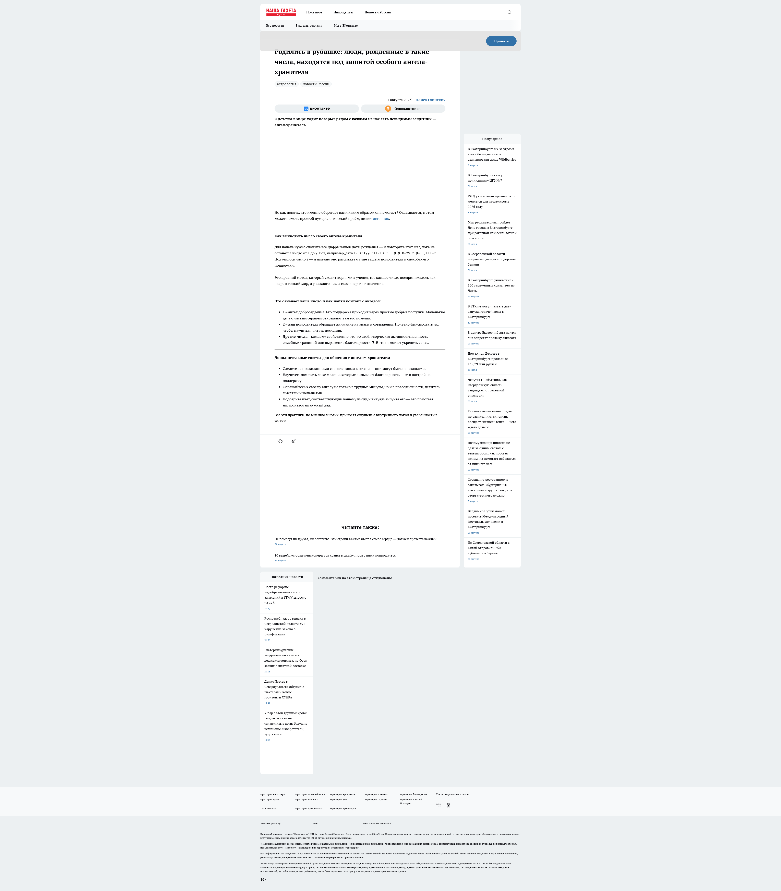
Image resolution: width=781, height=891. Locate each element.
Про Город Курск (269, 799)
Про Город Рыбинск (306, 799)
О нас (315, 823)
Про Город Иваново (376, 794)
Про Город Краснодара (343, 808)
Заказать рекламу (309, 25)
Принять (501, 41)
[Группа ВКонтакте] (317, 109)
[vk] (280, 441)
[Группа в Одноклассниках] (403, 109)
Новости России (378, 12)
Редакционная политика (377, 823)
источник (381, 218)
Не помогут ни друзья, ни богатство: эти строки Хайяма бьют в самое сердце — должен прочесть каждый (355, 541)
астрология (286, 84)
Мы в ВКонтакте (346, 25)
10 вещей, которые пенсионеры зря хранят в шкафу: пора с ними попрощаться (335, 557)
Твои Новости (268, 808)
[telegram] (295, 441)
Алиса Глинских (430, 99)
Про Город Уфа (338, 799)
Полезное (314, 12)
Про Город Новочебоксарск (311, 794)
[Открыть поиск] (509, 12)
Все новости (275, 25)
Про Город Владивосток (309, 808)
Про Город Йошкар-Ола (413, 794)
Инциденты (343, 12)
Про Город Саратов (376, 799)
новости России (316, 84)
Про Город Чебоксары (272, 794)
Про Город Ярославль (342, 794)
